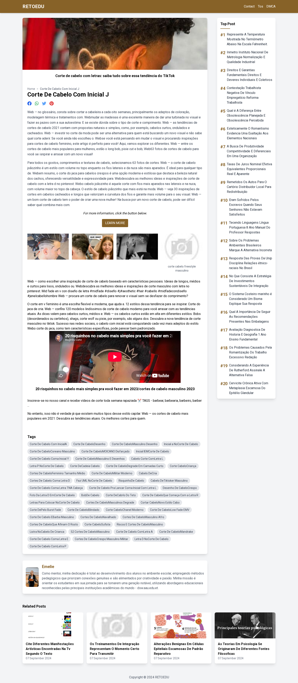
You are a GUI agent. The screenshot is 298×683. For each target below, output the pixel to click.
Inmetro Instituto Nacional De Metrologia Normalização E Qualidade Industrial (247, 57)
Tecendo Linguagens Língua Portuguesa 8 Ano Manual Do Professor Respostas (249, 227)
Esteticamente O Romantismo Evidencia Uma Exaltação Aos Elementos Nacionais (248, 133)
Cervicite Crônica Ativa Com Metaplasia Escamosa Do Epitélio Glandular (248, 388)
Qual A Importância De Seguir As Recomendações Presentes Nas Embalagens (249, 316)
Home (31, 88)
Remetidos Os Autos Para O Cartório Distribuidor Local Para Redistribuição (249, 187)
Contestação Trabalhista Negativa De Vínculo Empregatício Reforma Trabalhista (244, 95)
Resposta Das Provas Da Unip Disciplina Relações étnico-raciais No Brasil (250, 263)
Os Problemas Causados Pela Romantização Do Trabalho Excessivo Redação (250, 352)
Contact (249, 6)
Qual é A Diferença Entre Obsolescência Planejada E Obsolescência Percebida (246, 115)
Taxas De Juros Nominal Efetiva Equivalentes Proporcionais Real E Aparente (249, 169)
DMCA (270, 6)
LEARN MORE (115, 223)
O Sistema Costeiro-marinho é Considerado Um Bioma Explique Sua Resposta (250, 299)
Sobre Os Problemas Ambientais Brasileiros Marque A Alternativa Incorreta (250, 245)
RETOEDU (33, 6)
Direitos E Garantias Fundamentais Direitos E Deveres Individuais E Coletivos (249, 75)
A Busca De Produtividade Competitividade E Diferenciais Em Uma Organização (249, 151)
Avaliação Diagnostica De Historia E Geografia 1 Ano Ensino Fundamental (247, 334)
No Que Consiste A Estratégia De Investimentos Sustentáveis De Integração (250, 281)
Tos (260, 6)
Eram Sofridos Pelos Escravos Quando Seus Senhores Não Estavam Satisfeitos (245, 207)
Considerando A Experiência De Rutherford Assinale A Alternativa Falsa (249, 370)
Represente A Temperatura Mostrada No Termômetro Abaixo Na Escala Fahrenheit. (247, 39)
